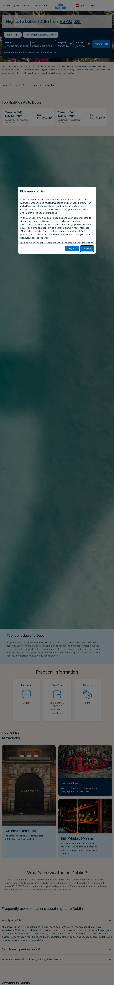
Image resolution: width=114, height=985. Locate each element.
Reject (72, 248)
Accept (87, 248)
